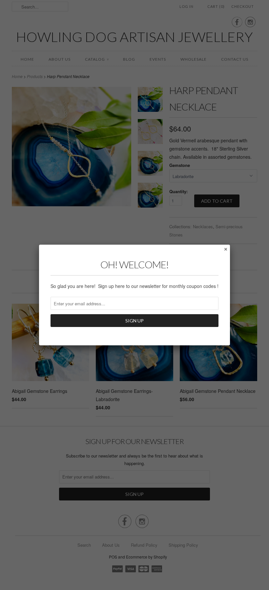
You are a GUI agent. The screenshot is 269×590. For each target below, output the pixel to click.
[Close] (225, 249)
